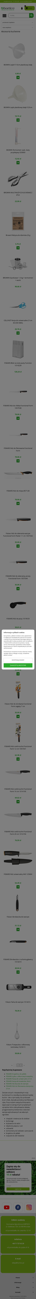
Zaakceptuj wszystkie (18, 665)
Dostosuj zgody (18, 660)
